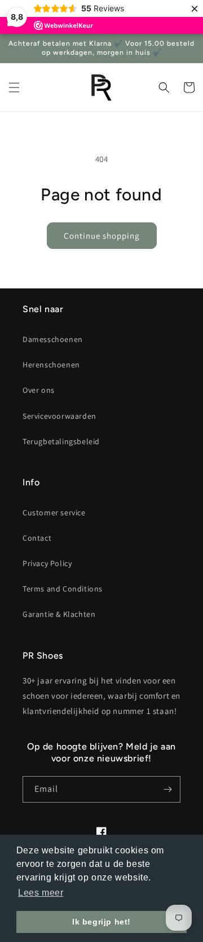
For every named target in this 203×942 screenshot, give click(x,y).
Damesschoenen (53, 339)
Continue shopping (102, 235)
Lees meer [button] (40, 892)
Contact (37, 538)
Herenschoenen (51, 365)
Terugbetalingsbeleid (61, 441)
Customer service (54, 512)
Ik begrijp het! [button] (101, 921)
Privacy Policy (47, 563)
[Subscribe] (167, 789)
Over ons (39, 390)
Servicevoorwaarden (59, 416)
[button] (14, 87)
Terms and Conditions (63, 589)
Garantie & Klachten (59, 614)
